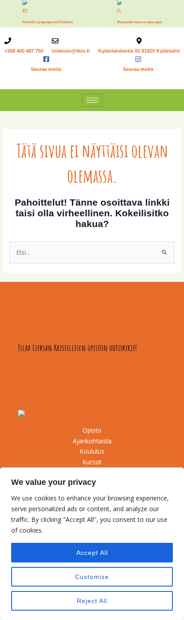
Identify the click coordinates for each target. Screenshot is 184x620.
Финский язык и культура (139, 22)
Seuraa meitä (46, 69)
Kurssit (92, 462)
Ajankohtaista (92, 441)
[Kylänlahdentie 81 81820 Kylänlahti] (139, 40)
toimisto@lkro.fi (71, 51)
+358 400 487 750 (23, 51)
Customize (92, 576)
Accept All (92, 552)
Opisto (92, 430)
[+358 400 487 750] (7, 40)
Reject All (92, 600)
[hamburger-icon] (92, 100)
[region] (92, 543)
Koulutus (92, 451)
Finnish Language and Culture (47, 22)
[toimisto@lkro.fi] (55, 40)
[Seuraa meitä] (46, 59)
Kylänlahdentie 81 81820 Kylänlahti (139, 51)
